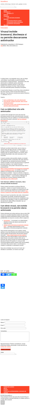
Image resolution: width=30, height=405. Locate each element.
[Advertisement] (15, 61)
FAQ (2, 45)
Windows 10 (10, 13)
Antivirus (6, 19)
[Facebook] (3, 274)
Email (2, 325)
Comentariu (4, 331)
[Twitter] (8, 274)
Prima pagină (4, 27)
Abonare (6, 25)
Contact (6, 389)
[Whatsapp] (14, 274)
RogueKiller (7, 220)
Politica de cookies (9, 387)
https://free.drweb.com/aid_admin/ (16, 235)
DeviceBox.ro (4, 1)
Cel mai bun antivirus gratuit (14, 20)
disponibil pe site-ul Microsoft (9, 178)
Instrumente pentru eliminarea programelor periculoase (15, 22)
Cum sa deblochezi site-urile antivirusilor (15, 100)
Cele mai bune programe (13, 17)
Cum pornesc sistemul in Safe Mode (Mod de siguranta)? (15, 191)
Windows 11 (7, 12)
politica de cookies (6, 346)
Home (5, 10)
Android (6, 14)
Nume (3, 322)
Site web (3, 328)
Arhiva (5, 388)
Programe (6, 16)
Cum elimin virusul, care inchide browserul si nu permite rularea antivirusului (16, 105)
